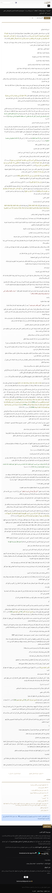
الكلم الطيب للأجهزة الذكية (41, 847)
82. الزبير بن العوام (42, 801)
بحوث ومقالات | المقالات (39, 11)
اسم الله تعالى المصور (36, 774)
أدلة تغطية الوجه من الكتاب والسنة (39, 785)
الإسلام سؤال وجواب (30, 864)
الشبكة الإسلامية (40, 864)
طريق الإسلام (47, 864)
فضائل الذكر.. (43, 810)
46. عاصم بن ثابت (42, 788)
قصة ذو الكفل (43, 808)
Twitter (25, 877)
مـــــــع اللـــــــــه (29, 11)
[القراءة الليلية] (15, 3)
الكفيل (45, 796)
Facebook (27, 877)
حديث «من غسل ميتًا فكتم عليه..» (39, 790)
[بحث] (1, 3)
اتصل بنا (34, 891)
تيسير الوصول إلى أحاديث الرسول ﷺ (26, 817)
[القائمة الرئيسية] (48, 6)
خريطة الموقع (40, 891)
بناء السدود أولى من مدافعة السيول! (38, 793)
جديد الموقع (47, 891)
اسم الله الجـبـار (14, 774)
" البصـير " (44, 798)
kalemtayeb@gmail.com (24, 881)
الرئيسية (48, 11)
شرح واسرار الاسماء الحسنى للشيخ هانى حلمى (13, 11)
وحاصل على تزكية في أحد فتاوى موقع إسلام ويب (21, 842)
